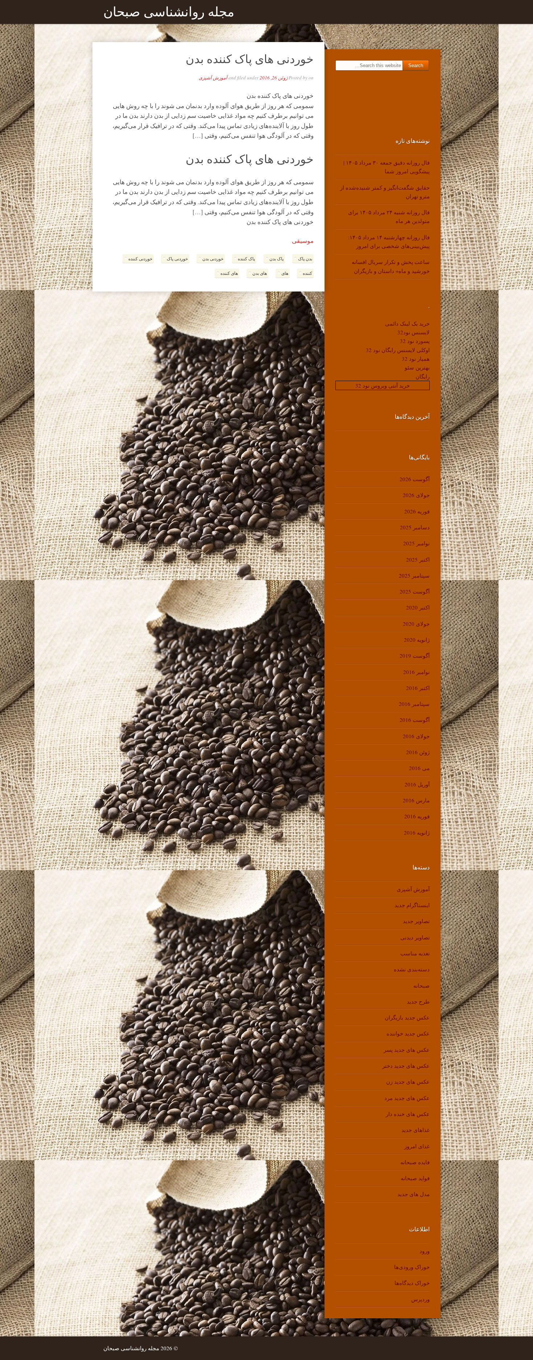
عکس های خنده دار (408, 1113)
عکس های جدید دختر (406, 1065)
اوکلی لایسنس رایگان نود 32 (398, 350)
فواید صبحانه (415, 1178)
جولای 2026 (416, 495)
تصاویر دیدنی (415, 937)
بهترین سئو (417, 367)
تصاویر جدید (416, 921)
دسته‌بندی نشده (412, 969)
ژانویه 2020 (417, 639)
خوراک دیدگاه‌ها (412, 1282)
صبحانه (421, 985)
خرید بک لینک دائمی (407, 323)
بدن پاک (305, 258)
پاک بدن (276, 258)
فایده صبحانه (415, 1162)
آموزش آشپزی (213, 77)
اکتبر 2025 (418, 559)
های (284, 273)
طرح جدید (418, 1001)
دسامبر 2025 (415, 527)
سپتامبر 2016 (414, 703)
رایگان (423, 376)
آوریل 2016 (417, 784)
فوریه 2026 (417, 511)
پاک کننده (246, 258)
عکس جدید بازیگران (407, 1017)
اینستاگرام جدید (412, 905)
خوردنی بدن (212, 258)
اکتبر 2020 (418, 607)
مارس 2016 (416, 800)
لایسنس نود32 (413, 332)
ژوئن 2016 (418, 752)
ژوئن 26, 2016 (274, 77)
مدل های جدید (413, 1194)
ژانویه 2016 (417, 832)
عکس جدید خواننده (408, 1033)
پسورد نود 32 (415, 340)
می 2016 (419, 768)
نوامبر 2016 (416, 671)
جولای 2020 (416, 623)
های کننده (229, 273)
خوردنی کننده (140, 258)
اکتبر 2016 (418, 687)
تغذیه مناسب (415, 953)
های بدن (259, 273)
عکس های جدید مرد (407, 1097)
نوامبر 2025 (416, 543)
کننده (307, 273)
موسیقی (303, 240)
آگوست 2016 (415, 719)
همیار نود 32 (416, 358)
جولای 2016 (416, 736)
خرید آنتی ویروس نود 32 (382, 385)
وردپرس (420, 1299)
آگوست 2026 (415, 479)
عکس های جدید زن (408, 1081)
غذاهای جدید (415, 1129)
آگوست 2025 (415, 591)
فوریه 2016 (417, 816)
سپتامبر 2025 (414, 575)
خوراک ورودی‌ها (412, 1266)
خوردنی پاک (177, 258)
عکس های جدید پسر (407, 1049)
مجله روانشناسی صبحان (168, 12)
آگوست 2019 (415, 655)
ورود (425, 1250)
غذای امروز (417, 1146)
